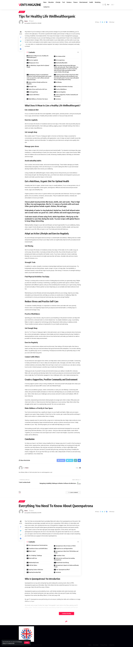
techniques (75, 35)
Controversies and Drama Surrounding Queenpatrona (64, 559)
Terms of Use (11, 643)
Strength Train (32, 86)
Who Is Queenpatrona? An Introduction (37, 545)
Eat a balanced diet (60, 56)
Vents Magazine (30, 4)
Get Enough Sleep (33, 92)
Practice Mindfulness (61, 89)
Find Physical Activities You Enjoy (64, 86)
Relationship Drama (34, 562)
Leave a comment (74, 492)
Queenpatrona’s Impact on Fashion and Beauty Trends (66, 566)
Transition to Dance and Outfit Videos (38, 548)
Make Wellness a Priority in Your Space (38, 99)
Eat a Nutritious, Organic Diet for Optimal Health (38, 66)
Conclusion (58, 99)
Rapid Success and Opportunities (64, 548)
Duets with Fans (33, 558)
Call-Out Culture (33, 565)
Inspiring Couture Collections (36, 569)
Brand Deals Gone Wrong (62, 562)
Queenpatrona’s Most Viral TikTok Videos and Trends (66, 552)
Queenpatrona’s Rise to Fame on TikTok (65, 545)
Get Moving (58, 82)
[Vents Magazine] (26, 634)
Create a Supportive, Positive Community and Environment (66, 95)
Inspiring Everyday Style (35, 572)
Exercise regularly (33, 60)
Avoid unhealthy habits (61, 62)
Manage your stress (34, 62)
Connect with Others (34, 94)
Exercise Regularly (60, 92)
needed (38, 536)
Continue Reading (66, 613)
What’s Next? (32, 551)
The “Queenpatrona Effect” (63, 569)
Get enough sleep (60, 60)
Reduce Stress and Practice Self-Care (37, 89)
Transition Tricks (60, 555)
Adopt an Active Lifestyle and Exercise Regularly (37, 83)
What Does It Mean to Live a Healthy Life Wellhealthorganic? (37, 56)
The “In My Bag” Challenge (35, 555)
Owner (26, 21)
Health (22, 11)
